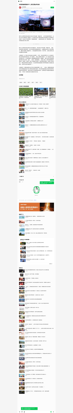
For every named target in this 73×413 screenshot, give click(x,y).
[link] (22, 412)
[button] (20, 412)
